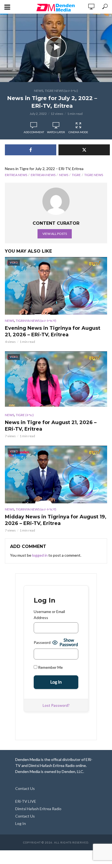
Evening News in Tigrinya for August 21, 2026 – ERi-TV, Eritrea (52, 331)
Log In (20, 823)
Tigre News (93, 175)
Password (42, 642)
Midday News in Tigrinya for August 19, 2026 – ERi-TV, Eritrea (55, 520)
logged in (40, 555)
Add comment (34, 132)
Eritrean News (43, 175)
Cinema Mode (78, 132)
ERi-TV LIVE (25, 801)
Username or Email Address (49, 614)
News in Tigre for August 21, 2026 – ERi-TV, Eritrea (51, 425)
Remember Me (50, 667)
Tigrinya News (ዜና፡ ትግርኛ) (36, 321)
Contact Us (25, 788)
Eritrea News (16, 175)
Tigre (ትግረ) (25, 415)
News (38, 91)
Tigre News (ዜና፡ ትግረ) (61, 91)
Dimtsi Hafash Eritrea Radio (38, 808)
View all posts (54, 234)
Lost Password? (56, 705)
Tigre (76, 175)
